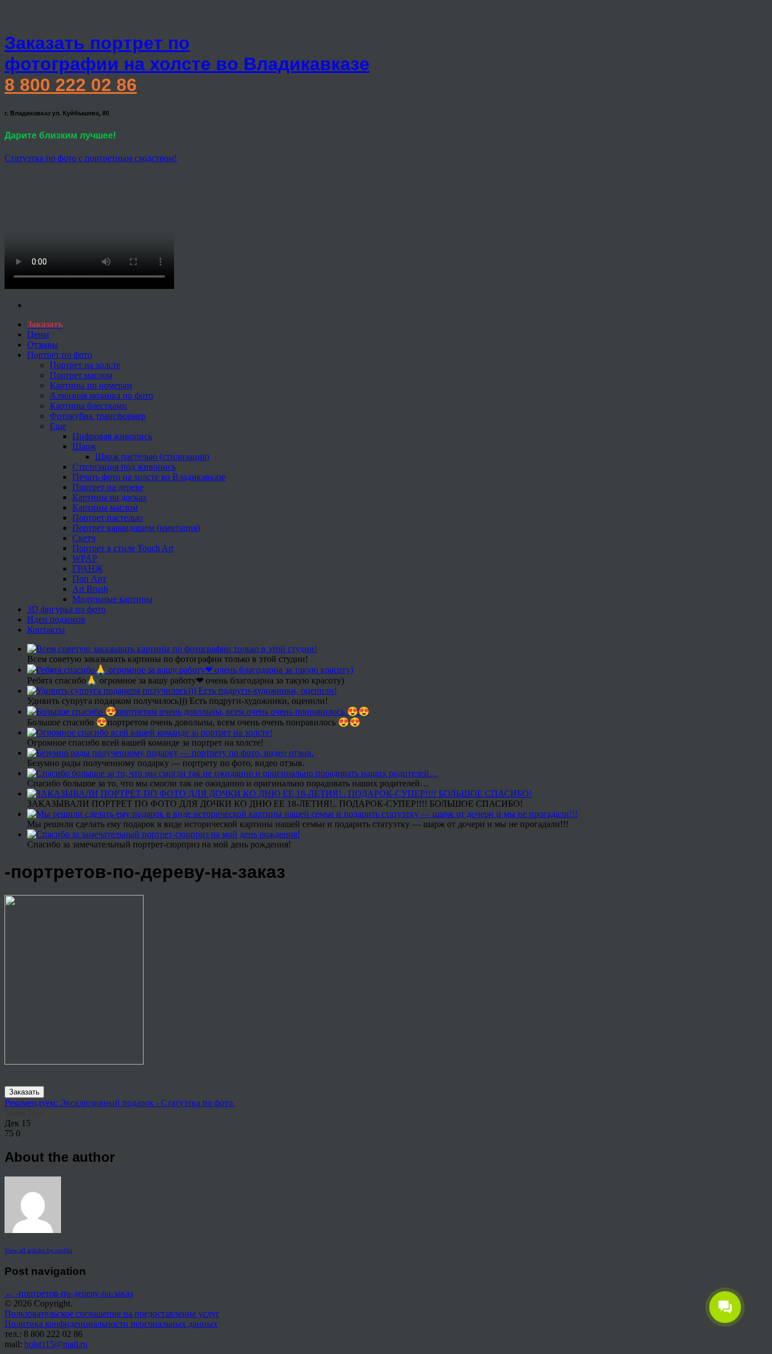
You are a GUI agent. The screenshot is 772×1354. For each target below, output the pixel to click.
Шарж (84, 446)
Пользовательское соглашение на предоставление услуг (112, 1313)
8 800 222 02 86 (71, 85)
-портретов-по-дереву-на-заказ (69, 1293)
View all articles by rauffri (38, 1250)
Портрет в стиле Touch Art (123, 548)
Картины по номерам (91, 385)
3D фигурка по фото (66, 609)
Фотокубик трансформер (98, 416)
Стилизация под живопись (124, 466)
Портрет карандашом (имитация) (136, 528)
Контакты (46, 629)
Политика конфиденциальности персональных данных (111, 1324)
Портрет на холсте (85, 365)
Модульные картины (112, 599)
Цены (38, 334)
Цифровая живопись (112, 436)
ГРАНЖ (87, 568)
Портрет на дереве (108, 487)
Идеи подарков (56, 619)
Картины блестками (88, 405)
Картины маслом (105, 507)
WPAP (84, 558)
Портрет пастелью (107, 517)
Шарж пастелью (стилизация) (152, 456)
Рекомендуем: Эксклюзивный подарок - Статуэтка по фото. (120, 1103)
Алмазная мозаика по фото (101, 395)
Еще (58, 426)
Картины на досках (109, 497)
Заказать (24, 1092)
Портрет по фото (59, 355)
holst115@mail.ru (56, 1344)
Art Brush (90, 589)
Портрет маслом (81, 375)
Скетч (84, 538)
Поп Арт (89, 578)
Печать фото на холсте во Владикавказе (148, 477)
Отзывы (42, 344)
